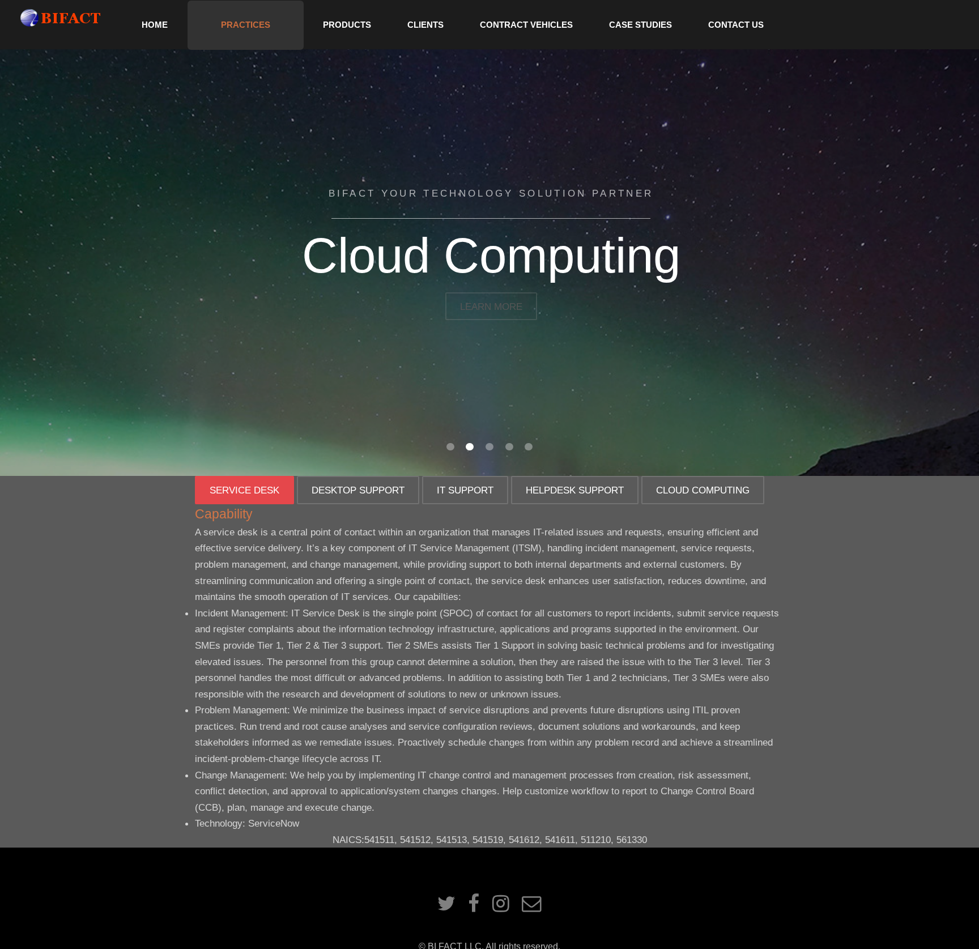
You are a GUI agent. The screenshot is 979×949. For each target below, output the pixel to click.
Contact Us (736, 24)
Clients (425, 24)
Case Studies (640, 24)
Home (155, 24)
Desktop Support (358, 490)
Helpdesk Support (575, 490)
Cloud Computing (703, 490)
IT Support (465, 490)
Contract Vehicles (526, 24)
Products (347, 24)
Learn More (491, 306)
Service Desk (244, 490)
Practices (245, 24)
